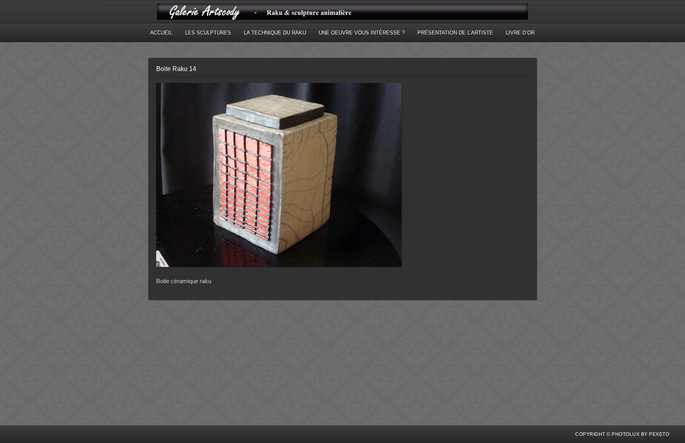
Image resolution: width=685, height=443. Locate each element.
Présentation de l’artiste (455, 33)
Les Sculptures (208, 33)
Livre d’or (520, 33)
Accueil (161, 33)
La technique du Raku (275, 33)
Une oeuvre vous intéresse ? (362, 33)
